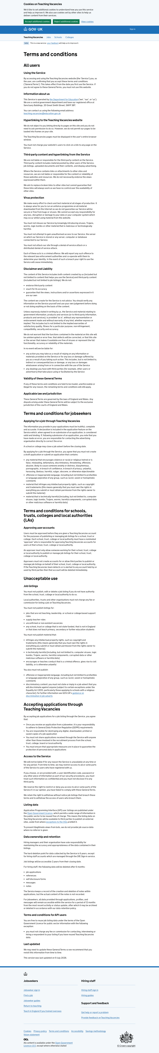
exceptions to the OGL (56, 822)
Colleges (69, 37)
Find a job (28, 995)
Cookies (27, 1031)
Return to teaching (32, 1005)
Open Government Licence (39, 813)
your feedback (53, 43)
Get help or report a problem (94, 1012)
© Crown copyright (126, 1045)
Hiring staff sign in (89, 990)
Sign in (132, 29)
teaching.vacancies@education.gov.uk (42, 113)
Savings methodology (96, 1031)
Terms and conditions (59, 1031)
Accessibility (77, 1031)
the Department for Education (64, 99)
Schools (58, 37)
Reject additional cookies (66, 21)
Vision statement (32, 1034)
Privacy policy (40, 1031)
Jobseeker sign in (32, 990)
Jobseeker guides (32, 1000)
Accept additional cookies (37, 21)
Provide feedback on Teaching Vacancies (100, 1017)
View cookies (87, 22)
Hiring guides (87, 995)
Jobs (48, 37)
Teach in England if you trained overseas (42, 1011)
